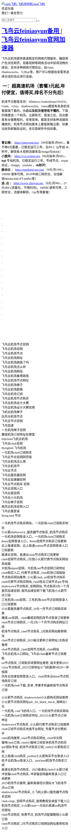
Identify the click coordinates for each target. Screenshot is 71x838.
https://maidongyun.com (29, 169)
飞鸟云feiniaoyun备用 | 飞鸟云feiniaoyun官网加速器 (33, 39)
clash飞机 (39, 4)
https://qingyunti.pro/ (26, 142)
